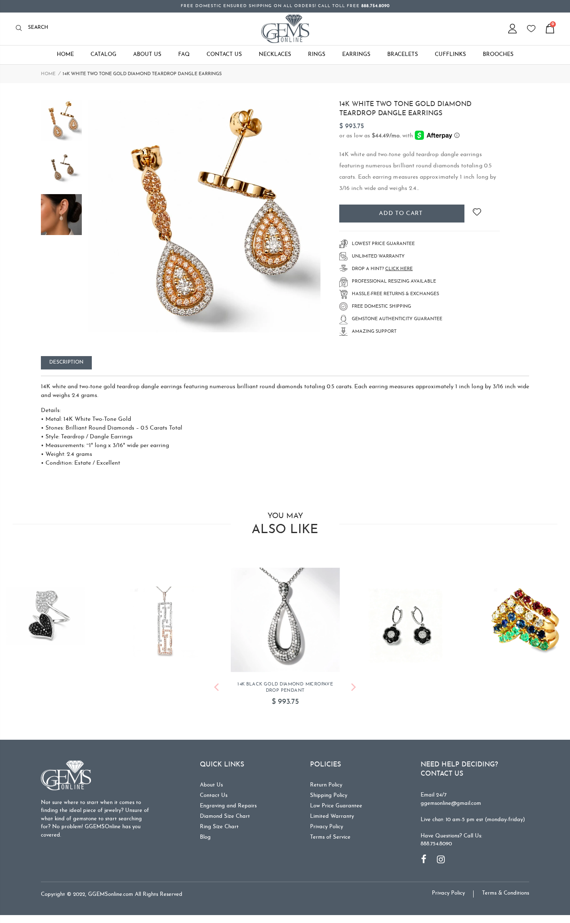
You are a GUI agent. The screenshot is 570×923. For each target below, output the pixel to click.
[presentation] (216, 688)
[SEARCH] (21, 28)
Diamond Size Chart (225, 816)
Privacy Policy (326, 826)
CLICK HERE (399, 269)
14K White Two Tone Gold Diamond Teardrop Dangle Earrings (405, 109)
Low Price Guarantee (336, 806)
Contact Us (213, 795)
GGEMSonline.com (110, 894)
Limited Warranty (332, 816)
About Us (211, 785)
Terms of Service (330, 837)
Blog (205, 837)
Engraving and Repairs (228, 806)
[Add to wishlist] (477, 214)
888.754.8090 (436, 844)
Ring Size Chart (219, 826)
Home (48, 74)
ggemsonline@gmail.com (451, 803)
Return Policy (326, 785)
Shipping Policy (328, 795)
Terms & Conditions (505, 893)
